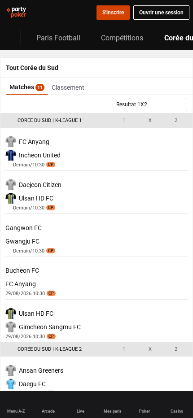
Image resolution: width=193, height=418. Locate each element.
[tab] (27, 86)
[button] (96, 120)
